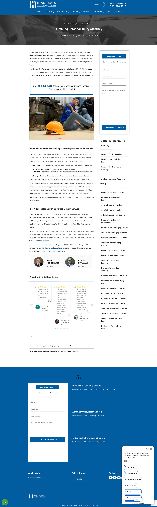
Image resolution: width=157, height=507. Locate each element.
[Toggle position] (147, 449)
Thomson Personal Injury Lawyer (114, 313)
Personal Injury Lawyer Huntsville (114, 275)
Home (39, 12)
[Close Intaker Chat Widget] (151, 449)
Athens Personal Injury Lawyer (113, 205)
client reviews (43, 241)
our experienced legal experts (53, 248)
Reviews (86, 12)
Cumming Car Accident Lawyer (113, 154)
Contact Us (118, 12)
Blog (108, 12)
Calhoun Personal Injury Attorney (114, 232)
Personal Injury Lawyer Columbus (114, 237)
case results (50, 245)
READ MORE (50, 266)
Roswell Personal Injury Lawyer (113, 303)
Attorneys (48, 12)
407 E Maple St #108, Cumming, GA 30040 (88, 415)
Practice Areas (62, 12)
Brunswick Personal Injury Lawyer (114, 227)
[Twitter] (115, 477)
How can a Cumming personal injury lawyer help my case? (50, 346)
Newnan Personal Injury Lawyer (113, 298)
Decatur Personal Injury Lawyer (113, 250)
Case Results (97, 12)
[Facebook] (111, 477)
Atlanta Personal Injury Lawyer (113, 210)
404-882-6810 (118, 5)
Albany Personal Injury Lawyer (113, 192)
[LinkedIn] (119, 477)
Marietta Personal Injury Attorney (114, 293)
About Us (57, 498)
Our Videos (77, 498)
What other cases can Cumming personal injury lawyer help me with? (54, 351)
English (96, 4)
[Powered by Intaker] (141, 503)
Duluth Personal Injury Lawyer (112, 255)
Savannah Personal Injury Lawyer (114, 308)
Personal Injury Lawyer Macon (113, 288)
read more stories (114, 56)
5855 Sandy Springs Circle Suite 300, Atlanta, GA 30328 (93, 389)
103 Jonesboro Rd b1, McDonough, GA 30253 (89, 442)
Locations (75, 12)
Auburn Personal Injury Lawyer (113, 215)
